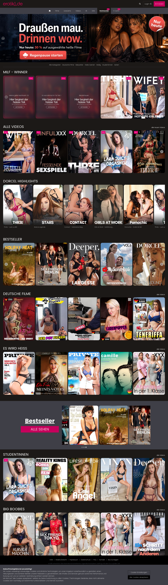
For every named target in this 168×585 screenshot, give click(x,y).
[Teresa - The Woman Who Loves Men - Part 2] (106, 425)
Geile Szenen (90, 65)
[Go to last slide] (6, 151)
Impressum (74, 560)
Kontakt (102, 560)
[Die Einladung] (76, 425)
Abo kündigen (113, 560)
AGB (51, 560)
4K (86, 11)
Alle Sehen (40, 429)
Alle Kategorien (55, 65)
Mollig (98, 65)
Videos (78, 11)
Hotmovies (104, 10)
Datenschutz (86, 560)
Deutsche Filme (68, 65)
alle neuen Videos (158, 127)
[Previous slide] (3, 38)
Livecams (67, 11)
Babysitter (79, 65)
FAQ (94, 560)
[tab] (83, 447)
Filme (57, 11)
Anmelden (159, 4)
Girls (93, 11)
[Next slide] (164, 38)
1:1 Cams (116, 10)
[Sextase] (135, 425)
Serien (116, 65)
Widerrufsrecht (61, 560)
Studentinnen (107, 65)
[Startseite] (49, 11)
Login (147, 4)
